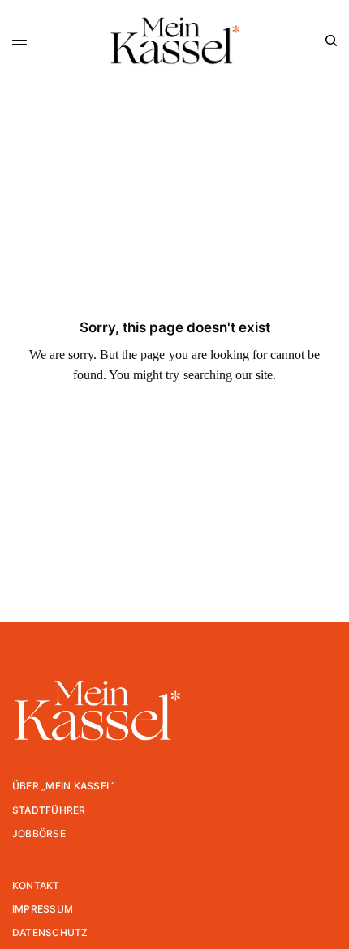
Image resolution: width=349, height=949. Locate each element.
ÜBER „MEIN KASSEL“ (63, 786)
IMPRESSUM (42, 909)
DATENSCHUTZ (50, 932)
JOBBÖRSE (39, 833)
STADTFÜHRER (49, 810)
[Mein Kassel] (174, 40)
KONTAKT (36, 885)
